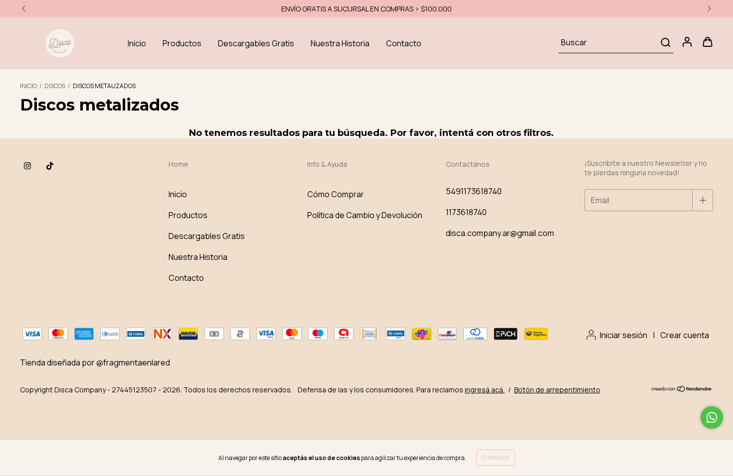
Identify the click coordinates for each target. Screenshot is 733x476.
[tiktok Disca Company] (49, 165)
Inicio (137, 43)
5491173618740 (474, 191)
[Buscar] (665, 42)
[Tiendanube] (682, 389)
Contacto (403, 43)
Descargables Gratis (256, 43)
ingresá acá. (485, 389)
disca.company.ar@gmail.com (500, 233)
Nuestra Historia (340, 43)
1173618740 (466, 212)
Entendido (496, 457)
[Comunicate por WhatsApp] (712, 417)
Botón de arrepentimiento (557, 389)
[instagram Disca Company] (27, 165)
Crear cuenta (684, 335)
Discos (54, 86)
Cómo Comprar (335, 194)
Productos (182, 43)
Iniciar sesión (623, 335)
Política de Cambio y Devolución (364, 215)
